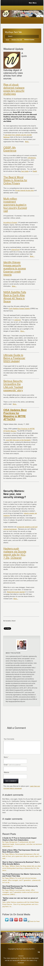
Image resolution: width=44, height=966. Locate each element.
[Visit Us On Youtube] (20, 921)
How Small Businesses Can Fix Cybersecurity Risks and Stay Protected (20, 887)
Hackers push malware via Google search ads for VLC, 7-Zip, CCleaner (14, 553)
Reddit (35, 171)
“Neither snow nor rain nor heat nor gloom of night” (20, 899)
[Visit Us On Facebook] (11, 921)
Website (6, 772)
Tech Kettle (25, 171)
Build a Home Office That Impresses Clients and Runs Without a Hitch (20, 851)
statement (17, 320)
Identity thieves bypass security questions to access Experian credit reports (14, 268)
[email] (5, 624)
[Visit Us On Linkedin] (25, 921)
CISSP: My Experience (9, 149)
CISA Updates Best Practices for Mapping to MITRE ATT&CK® (15, 414)
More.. (27, 141)
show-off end (15, 249)
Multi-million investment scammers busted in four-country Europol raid (15, 205)
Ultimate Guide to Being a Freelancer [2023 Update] (14, 358)
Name (6, 757)
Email (12, 765)
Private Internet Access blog (24, 190)
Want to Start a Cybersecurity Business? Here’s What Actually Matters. (21, 863)
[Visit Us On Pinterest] (16, 921)
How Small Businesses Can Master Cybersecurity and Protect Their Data (21, 875)
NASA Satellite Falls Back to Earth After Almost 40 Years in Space (14, 296)
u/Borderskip (32, 158)
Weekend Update (13, 49)
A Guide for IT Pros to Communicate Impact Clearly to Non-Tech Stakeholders (19, 839)
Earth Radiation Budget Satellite (19, 308)
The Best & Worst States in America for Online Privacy (15, 180)
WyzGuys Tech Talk (17, 39)
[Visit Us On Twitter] (6, 921)
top (39, 952)
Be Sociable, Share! (9, 621)
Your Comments (9, 739)
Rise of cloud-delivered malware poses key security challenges (13, 89)
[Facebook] (10, 624)
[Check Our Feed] (33, 921)
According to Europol (10, 222)
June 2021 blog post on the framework (18, 440)
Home (7, 39)
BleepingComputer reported (16, 592)
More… (32, 256)
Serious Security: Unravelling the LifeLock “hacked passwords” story (13, 385)
